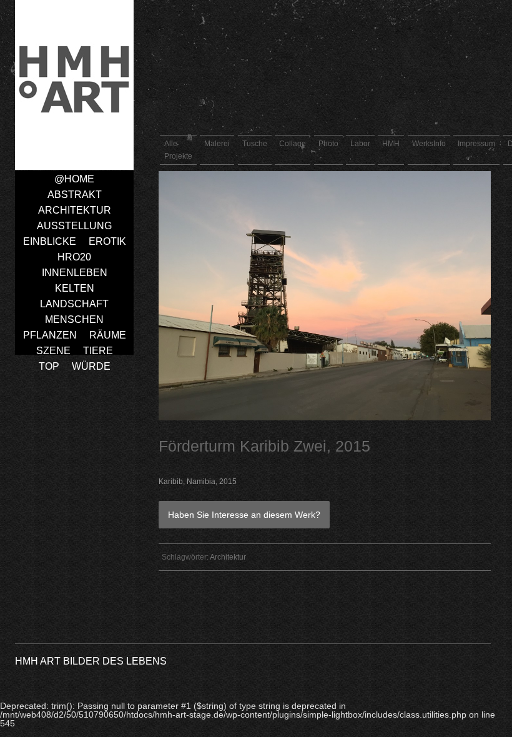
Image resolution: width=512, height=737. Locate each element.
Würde (91, 366)
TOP (49, 366)
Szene (53, 350)
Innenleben (74, 272)
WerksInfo (429, 143)
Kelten (74, 288)
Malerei (217, 143)
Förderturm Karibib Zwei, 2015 (264, 446)
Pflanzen (50, 335)
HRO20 (74, 257)
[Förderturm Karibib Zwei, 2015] (325, 417)
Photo (328, 143)
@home (74, 179)
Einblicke (49, 241)
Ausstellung (74, 225)
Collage (292, 143)
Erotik (107, 241)
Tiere (98, 350)
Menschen (74, 319)
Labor (360, 143)
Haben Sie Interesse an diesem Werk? (244, 515)
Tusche (254, 143)
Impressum (476, 143)
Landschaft (74, 304)
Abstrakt (74, 194)
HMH (391, 143)
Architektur (74, 210)
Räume (107, 335)
